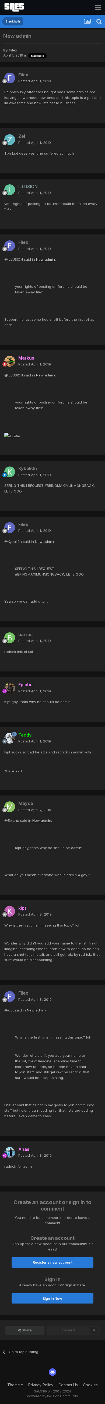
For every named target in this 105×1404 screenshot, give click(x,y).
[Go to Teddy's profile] (9, 738)
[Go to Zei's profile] (9, 139)
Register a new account (52, 1262)
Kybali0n (27, 468)
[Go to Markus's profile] (9, 361)
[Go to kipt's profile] (9, 911)
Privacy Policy (40, 1385)
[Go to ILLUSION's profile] (9, 189)
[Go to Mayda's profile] (9, 806)
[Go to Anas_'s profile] (9, 1152)
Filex (13, 50)
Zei (21, 136)
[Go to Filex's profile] (9, 78)
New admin (45, 259)
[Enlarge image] (12, 435)
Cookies (90, 1385)
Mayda (25, 803)
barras (25, 634)
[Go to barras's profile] (9, 637)
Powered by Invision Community (52, 1396)
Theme (14, 1385)
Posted (34, 81)
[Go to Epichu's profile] (9, 688)
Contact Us (68, 1385)
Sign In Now (52, 1298)
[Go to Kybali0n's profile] (9, 471)
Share (26, 1330)
